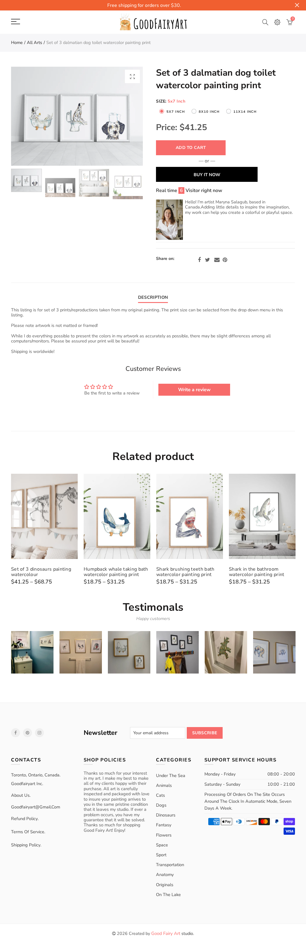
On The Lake (168, 895)
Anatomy (165, 875)
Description (153, 297)
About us (20, 795)
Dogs (161, 805)
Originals (164, 885)
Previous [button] (27, 116)
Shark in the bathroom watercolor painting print (256, 571)
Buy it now (207, 175)
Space (162, 845)
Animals (164, 785)
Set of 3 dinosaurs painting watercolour (41, 571)
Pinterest (225, 260)
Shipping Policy (25, 845)
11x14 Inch (245, 111)
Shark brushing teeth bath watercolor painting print (185, 571)
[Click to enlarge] (132, 76)
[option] (77, 116)
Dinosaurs (165, 815)
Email (217, 260)
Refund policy (24, 819)
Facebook (199, 260)
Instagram (39, 732)
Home (17, 42)
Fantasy (163, 825)
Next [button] (127, 116)
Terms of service (27, 832)
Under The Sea (170, 776)
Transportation (170, 865)
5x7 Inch (175, 111)
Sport (161, 855)
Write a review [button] (194, 389)
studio (172, 933)
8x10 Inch (209, 111)
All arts (34, 42)
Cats (160, 795)
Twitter (207, 260)
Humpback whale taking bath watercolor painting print (116, 571)
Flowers (164, 835)
